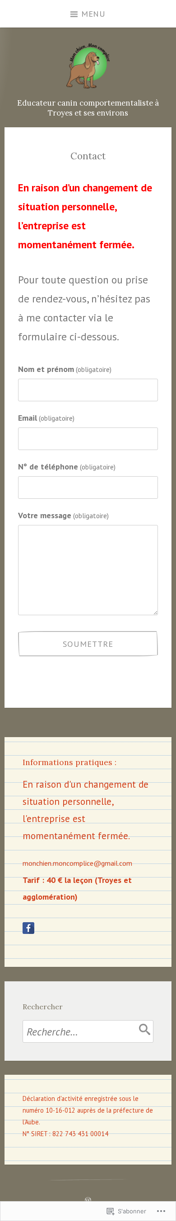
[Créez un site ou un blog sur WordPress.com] (88, 1199)
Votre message (63, 515)
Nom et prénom (64, 368)
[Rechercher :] (88, 1031)
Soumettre (88, 643)
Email (46, 417)
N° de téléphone (67, 466)
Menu (93, 13)
